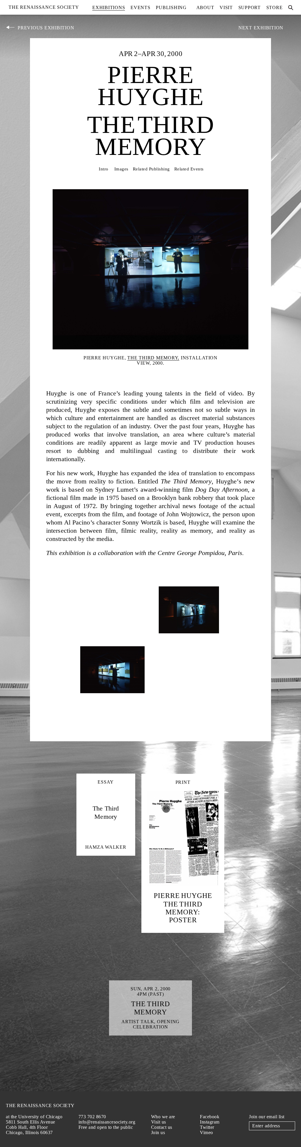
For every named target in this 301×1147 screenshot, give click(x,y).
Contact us (161, 1127)
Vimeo (206, 1132)
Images (121, 169)
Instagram (210, 1121)
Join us (158, 1132)
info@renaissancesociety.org (107, 1121)
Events (140, 7)
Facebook (209, 1116)
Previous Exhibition (46, 27)
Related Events (189, 169)
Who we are (163, 1116)
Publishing (171, 7)
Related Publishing (151, 169)
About (205, 7)
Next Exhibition (260, 27)
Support (249, 7)
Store (274, 7)
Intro (103, 169)
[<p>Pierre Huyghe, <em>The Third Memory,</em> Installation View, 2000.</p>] (112, 638)
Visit (226, 7)
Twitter (207, 1127)
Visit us (158, 1121)
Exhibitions (108, 7)
